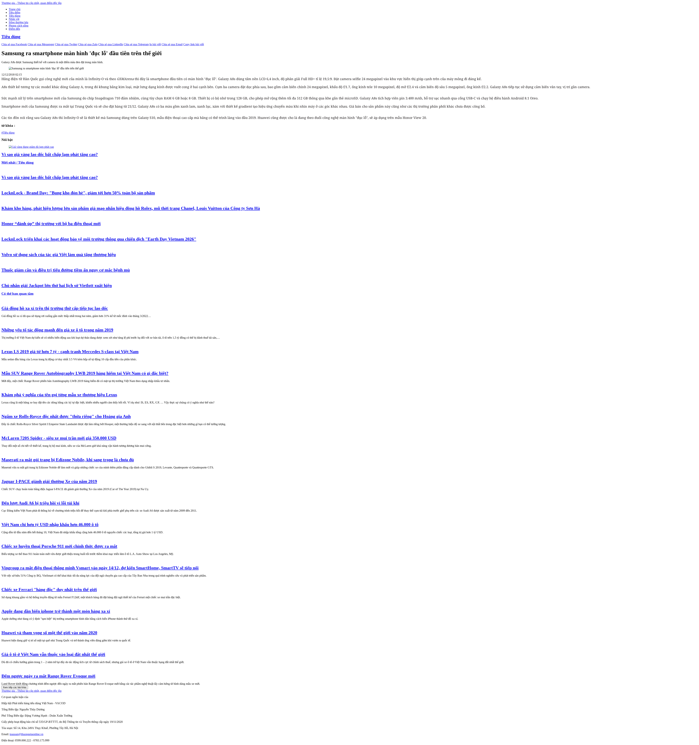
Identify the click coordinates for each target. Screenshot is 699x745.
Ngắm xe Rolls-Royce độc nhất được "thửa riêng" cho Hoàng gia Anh (66, 416)
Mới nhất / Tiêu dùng (17, 162)
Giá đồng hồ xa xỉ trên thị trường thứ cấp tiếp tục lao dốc (54, 308)
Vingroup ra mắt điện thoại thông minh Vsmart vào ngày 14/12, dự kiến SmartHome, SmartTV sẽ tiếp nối (100, 567)
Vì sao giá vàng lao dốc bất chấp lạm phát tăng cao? (49, 154)
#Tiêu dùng (8, 132)
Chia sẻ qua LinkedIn (110, 44)
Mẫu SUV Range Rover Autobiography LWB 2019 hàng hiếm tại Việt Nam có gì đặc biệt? (84, 373)
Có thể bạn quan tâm (17, 293)
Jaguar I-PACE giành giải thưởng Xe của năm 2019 (49, 481)
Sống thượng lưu (18, 22)
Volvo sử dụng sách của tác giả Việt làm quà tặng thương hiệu (58, 254)
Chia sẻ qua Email (172, 44)
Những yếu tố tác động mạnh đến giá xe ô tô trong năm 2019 (57, 330)
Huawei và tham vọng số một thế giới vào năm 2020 (49, 632)
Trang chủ (14, 9)
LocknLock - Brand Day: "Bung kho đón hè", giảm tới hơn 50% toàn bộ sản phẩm (78, 192)
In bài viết (155, 44)
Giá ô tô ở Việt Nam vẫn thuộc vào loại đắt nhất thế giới (53, 654)
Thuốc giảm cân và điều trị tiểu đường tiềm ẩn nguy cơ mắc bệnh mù (65, 270)
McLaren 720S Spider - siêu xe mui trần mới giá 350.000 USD (58, 438)
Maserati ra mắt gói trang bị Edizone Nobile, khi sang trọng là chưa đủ (67, 459)
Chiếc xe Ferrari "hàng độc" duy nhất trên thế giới (49, 589)
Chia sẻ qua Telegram (136, 44)
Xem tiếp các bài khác (15, 687)
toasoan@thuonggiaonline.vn (26, 734)
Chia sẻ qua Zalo (88, 44)
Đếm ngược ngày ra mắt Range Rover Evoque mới (48, 676)
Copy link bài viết (193, 44)
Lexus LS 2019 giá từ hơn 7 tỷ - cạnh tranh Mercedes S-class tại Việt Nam (70, 351)
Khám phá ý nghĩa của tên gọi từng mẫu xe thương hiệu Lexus (59, 394)
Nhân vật (14, 19)
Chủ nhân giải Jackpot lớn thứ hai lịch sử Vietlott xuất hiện (56, 285)
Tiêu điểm (14, 12)
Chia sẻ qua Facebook (14, 44)
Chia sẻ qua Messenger (41, 44)
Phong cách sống (18, 25)
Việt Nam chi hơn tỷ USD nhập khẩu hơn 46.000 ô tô (49, 524)
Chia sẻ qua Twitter (66, 44)
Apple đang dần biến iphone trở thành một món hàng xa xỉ (55, 611)
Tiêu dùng (14, 15)
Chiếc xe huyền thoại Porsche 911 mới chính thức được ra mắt (59, 546)
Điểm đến (14, 28)
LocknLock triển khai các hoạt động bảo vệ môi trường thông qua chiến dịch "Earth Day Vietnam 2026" (98, 239)
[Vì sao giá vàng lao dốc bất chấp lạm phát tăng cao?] (31, 146)
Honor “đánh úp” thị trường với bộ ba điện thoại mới (51, 223)
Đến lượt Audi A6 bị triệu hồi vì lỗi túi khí (40, 503)
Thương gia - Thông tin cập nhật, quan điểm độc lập (31, 3)
